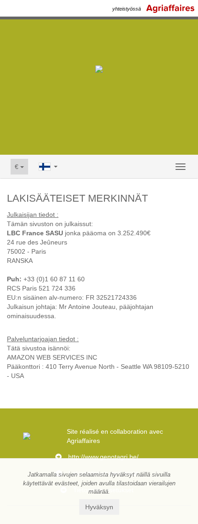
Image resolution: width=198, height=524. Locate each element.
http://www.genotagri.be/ (103, 456)
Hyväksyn (99, 507)
